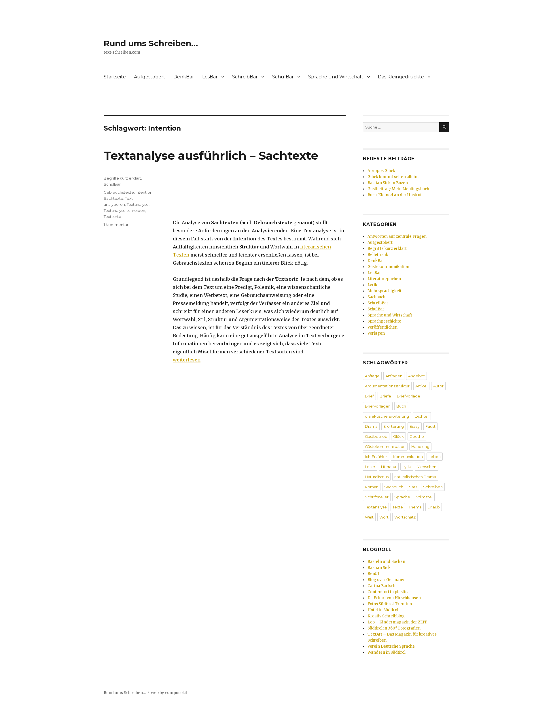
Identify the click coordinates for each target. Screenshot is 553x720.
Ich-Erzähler (376, 456)
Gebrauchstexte (119, 192)
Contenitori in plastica (389, 591)
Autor (438, 386)
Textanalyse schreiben (124, 210)
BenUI (373, 573)
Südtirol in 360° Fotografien (394, 628)
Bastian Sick (379, 567)
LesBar (210, 77)
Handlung (420, 446)
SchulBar (283, 77)
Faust (430, 426)
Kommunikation (408, 456)
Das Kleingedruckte (401, 77)
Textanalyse (138, 204)
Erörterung (393, 426)
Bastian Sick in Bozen (388, 182)
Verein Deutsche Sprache (391, 646)
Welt (369, 517)
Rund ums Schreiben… (151, 43)
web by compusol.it (169, 692)
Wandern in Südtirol (387, 652)
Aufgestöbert (149, 77)
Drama (371, 426)
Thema (415, 507)
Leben (435, 456)
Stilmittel (424, 497)
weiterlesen (186, 360)
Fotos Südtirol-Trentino (390, 604)
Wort (384, 517)
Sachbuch (376, 297)
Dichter (422, 416)
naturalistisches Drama (415, 476)
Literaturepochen (384, 278)
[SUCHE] (444, 127)
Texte (398, 507)
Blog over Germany (386, 579)
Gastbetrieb (376, 436)
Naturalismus (377, 476)
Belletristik (378, 254)
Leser (370, 466)
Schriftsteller (377, 497)
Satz (413, 487)
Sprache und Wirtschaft (335, 77)
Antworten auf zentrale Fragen (397, 236)
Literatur (389, 466)
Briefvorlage (408, 396)
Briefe (385, 396)
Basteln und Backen (386, 561)
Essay (415, 426)
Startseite (115, 77)
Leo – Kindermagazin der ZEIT (397, 622)
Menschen (426, 466)
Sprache (402, 497)
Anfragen (393, 376)
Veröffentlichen (382, 327)
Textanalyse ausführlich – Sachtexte (211, 155)
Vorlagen (376, 333)
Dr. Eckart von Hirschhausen (394, 597)
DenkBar (183, 77)
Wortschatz (405, 517)
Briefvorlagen (378, 406)
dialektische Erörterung (387, 416)
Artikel (421, 386)
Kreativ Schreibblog (386, 616)
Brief (369, 396)
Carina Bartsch (381, 585)
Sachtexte (113, 198)
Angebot (416, 376)
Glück (398, 436)
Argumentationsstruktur (387, 386)
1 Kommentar (116, 224)
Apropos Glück (381, 170)
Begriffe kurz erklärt (122, 178)
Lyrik (372, 284)
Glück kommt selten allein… (394, 176)
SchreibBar (245, 77)
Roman (371, 487)
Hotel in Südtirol (383, 610)
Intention (144, 192)
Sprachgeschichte (384, 321)
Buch (401, 406)
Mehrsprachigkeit (385, 291)
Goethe (417, 436)
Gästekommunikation (388, 266)
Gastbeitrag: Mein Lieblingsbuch (398, 188)
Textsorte (112, 216)
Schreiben (433, 487)
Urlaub (433, 507)
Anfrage (372, 376)
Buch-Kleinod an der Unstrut (395, 195)
